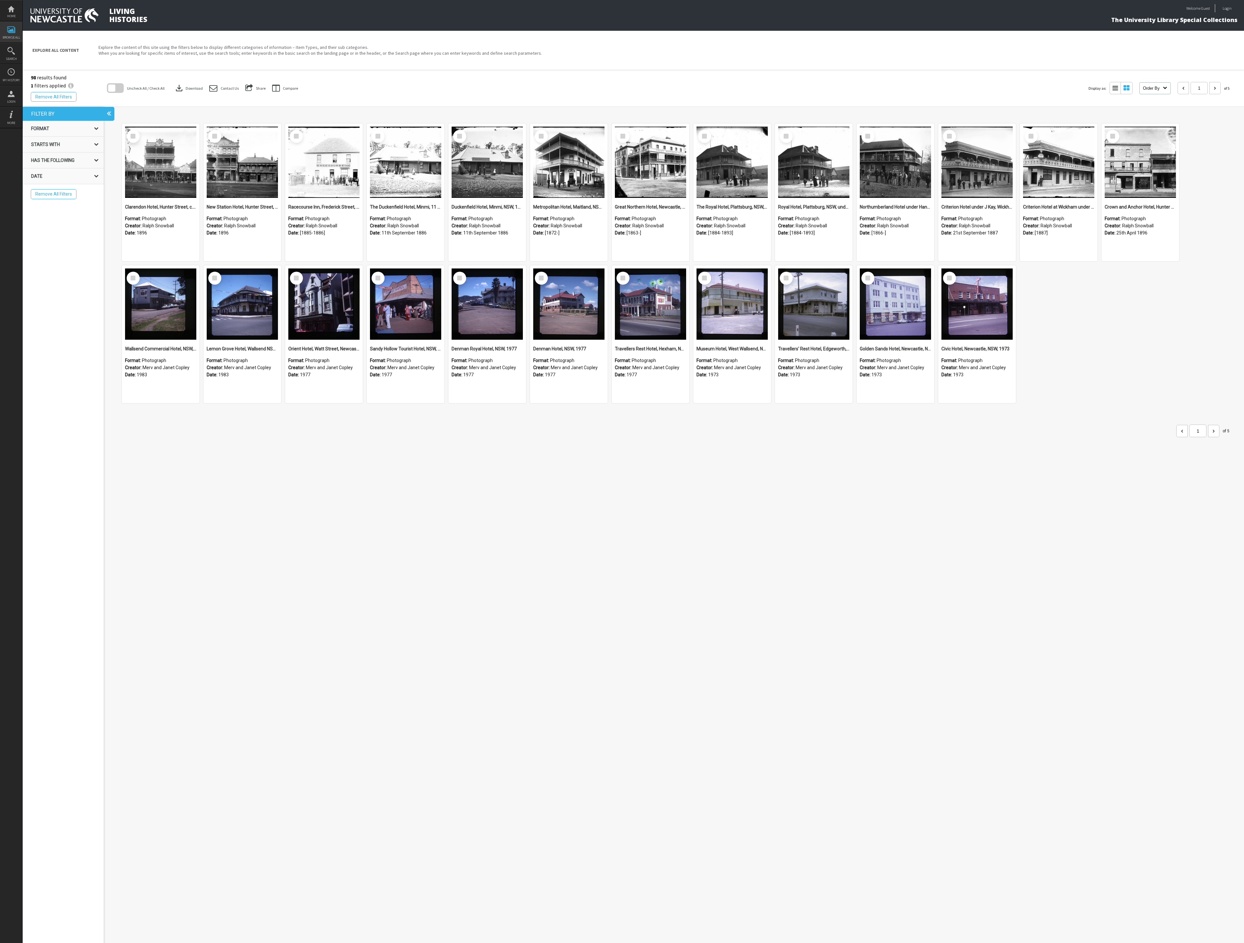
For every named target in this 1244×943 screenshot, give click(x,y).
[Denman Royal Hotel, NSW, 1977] (487, 304)
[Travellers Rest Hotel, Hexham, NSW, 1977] (650, 304)
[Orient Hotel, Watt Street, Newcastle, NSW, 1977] (324, 304)
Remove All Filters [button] (53, 96)
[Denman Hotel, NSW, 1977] (569, 304)
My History (11, 80)
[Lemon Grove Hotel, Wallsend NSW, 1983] (242, 304)
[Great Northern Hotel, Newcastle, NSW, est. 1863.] (650, 162)
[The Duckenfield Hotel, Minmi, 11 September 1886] (405, 162)
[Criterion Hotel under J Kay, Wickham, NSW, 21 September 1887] (977, 162)
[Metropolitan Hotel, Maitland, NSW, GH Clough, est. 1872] (569, 162)
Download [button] (188, 88)
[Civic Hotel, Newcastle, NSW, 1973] (977, 304)
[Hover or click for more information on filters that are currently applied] (71, 85)
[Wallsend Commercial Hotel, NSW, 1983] (160, 304)
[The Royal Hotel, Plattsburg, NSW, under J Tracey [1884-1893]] (732, 162)
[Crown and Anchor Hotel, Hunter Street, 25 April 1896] (1140, 162)
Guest (1205, 8)
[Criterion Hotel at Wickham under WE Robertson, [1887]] (1058, 162)
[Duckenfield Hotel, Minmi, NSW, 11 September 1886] (487, 162)
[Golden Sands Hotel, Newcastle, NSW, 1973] (895, 304)
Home (11, 16)
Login (11, 101)
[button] (224, 88)
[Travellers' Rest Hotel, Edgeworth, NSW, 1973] (813, 304)
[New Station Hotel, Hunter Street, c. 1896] (242, 162)
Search (11, 59)
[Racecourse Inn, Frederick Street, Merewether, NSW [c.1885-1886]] (324, 162)
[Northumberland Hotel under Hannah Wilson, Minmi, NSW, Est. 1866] (895, 162)
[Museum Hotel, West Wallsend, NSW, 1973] (732, 304)
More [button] (11, 123)
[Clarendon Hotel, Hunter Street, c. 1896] (160, 162)
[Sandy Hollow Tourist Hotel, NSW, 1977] (405, 304)
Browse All (11, 37)
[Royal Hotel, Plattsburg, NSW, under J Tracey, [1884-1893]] (813, 162)
